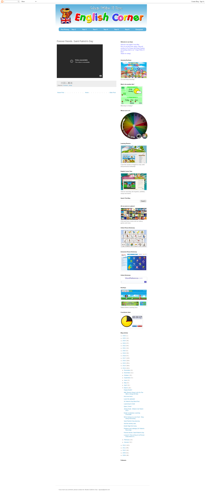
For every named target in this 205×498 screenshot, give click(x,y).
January (126, 442)
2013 (124, 368)
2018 (124, 355)
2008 (124, 455)
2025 (124, 338)
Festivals (65, 85)
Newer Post (60, 92)
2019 (124, 353)
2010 (124, 450)
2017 (124, 358)
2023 (124, 343)
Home (87, 92)
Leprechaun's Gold (129, 404)
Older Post (113, 92)
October (126, 375)
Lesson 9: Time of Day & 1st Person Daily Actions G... (134, 435)
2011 (124, 448)
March (126, 388)
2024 (124, 340)
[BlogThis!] (64, 83)
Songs (70, 85)
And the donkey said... (130, 423)
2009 (124, 453)
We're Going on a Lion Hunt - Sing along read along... (134, 417)
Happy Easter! (128, 390)
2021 (124, 348)
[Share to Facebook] (69, 83)
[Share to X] (67, 83)
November (127, 373)
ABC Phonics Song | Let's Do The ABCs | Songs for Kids (133, 393)
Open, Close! (127, 406)
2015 (124, 363)
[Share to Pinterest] (71, 83)
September (127, 378)
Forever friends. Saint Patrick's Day (134, 432)
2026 (124, 336)
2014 (124, 365)
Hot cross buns (128, 396)
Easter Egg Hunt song (130, 426)
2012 (124, 445)
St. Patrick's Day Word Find (131, 401)
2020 (124, 350)
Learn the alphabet (129, 399)
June (125, 380)
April (125, 385)
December (127, 370)
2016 (124, 360)
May (125, 383)
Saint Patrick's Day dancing (132, 421)
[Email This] (62, 83)
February (127, 440)
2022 (124, 345)
